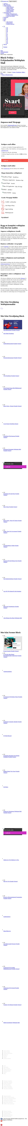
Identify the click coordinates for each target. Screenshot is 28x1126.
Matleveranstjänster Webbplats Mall (11, 1022)
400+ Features (6, 1068)
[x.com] (1, 1123)
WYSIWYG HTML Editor (9, 1101)
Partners (5, 1055)
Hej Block (5, 787)
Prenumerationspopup (12, 357)
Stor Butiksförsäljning (12, 578)
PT (7, 36)
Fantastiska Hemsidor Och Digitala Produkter (11, 756)
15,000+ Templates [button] (7, 5)
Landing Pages (6, 1113)
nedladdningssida (4, 150)
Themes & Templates (8, 1077)
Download (5, 1067)
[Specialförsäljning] (12, 329)
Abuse (4, 1057)
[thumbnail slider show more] (1, 308)
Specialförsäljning (11, 330)
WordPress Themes (10, 9)
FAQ (4, 1065)
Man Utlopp (10, 506)
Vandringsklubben (7, 671)
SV (7, 41)
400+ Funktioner (6, 4)
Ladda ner (5, 3)
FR (7, 31)
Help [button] (4, 20)
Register (5, 47)
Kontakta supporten (10, 24)
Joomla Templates (10, 10)
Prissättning (5, 17)
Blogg (4, 19)
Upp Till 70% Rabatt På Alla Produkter (12, 591)
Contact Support (7, 1058)
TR (7, 38)
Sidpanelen (6, 246)
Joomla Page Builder (10, 16)
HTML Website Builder (8, 1097)
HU (7, 43)
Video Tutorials (9, 21)
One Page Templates (8, 1088)
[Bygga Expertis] (12, 649)
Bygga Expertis (11, 651)
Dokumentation (9, 22)
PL (7, 35)
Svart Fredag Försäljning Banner (10, 423)
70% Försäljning (11, 375)
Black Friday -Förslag (12, 406)
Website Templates (10, 7)
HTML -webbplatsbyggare (11, 13)
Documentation (6, 1071)
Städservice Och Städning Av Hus (11, 860)
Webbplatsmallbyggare (12, 125)
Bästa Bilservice (7, 931)
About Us (5, 1054)
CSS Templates (6, 1084)
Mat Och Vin (10, 881)
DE (7, 29)
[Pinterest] (1, 1125)
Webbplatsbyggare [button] (7, 12)
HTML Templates (9, 11)
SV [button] (4, 26)
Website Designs (9, 8)
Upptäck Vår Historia (12, 1004)
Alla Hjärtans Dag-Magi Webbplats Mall (12, 618)
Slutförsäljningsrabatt (12, 343)
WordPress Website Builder (9, 1098)
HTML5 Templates (7, 1087)
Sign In (5, 44)
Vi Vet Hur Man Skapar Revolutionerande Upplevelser (12, 656)
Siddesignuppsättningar (5, 263)
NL (7, 30)
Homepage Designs (7, 1115)
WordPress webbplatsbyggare (12, 15)
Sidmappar (23, 278)
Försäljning (18, 72)
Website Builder (7, 1096)
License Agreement (7, 1053)
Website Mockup (7, 1116)
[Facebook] (1, 1119)
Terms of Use (6, 1050)
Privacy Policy (6, 1052)
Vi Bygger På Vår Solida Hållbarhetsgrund (11, 968)
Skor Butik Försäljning (8, 333)
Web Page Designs (7, 1112)
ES (7, 34)
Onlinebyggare (7, 168)
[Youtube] (1, 1121)
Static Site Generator (8, 1102)
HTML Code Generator (8, 1103)
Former (14, 72)
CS (7, 40)
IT (6, 32)
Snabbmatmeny (6, 916)
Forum (4, 18)
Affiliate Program (7, 1069)
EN (7, 27)
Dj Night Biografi (7, 735)
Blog (4, 1073)
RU (7, 39)
